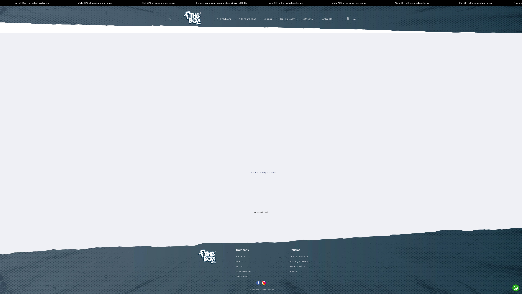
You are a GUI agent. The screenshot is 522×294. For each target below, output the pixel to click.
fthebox (256, 289)
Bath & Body (287, 19)
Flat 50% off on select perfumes (158, 3)
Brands (268, 19)
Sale (238, 262)
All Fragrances (247, 19)
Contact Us (241, 276)
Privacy (293, 271)
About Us (240, 256)
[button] (169, 18)
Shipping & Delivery (299, 262)
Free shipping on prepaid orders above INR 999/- (222, 3)
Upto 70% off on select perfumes (32, 3)
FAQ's (239, 266)
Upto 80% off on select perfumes (285, 3)
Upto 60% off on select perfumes (95, 3)
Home (254, 172)
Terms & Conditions (299, 256)
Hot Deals (326, 19)
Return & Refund (297, 266)
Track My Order (243, 271)
